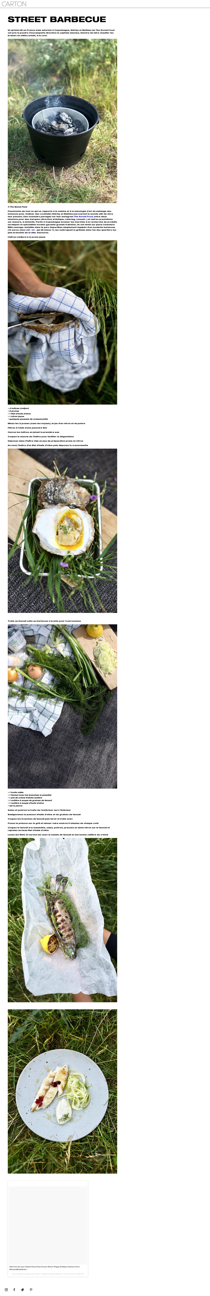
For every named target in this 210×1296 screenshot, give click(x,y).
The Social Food (83, 217)
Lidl (28, 230)
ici (33, 230)
